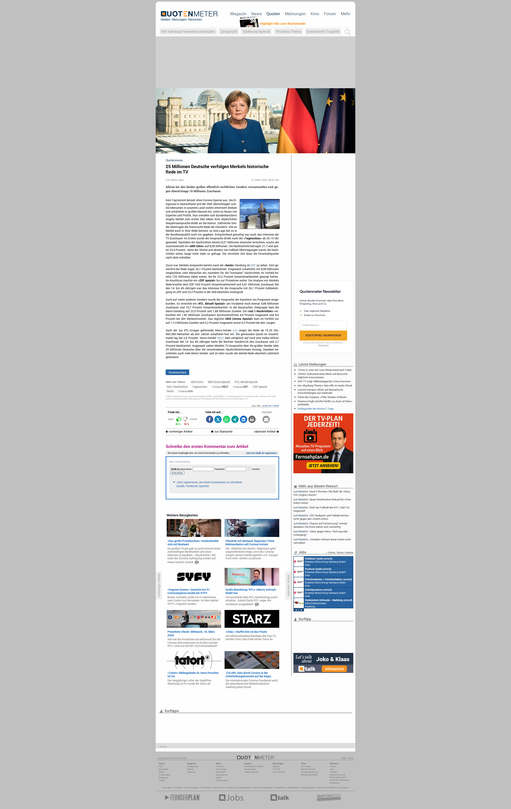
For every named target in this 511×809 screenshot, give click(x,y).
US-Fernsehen (222, 780)
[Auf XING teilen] (235, 419)
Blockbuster (267, 787)
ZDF (253, 265)
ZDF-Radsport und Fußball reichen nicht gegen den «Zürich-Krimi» (321, 517)
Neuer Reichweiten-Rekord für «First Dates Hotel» (322, 501)
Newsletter (163, 769)
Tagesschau (200, 386)
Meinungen (295, 13)
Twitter (162, 780)
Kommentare (177, 372)
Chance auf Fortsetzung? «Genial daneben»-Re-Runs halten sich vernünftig (320, 525)
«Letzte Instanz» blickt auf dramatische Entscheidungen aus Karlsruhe (320, 391)
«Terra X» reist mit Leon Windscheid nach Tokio (325, 370)
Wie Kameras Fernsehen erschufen (188, 31)
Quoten (273, 13)
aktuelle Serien (293, 787)
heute (170, 391)
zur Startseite (223, 431)
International (222, 774)
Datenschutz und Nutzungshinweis (338, 775)
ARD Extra (197, 381)
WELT (220, 338)
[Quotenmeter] (189, 16)
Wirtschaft (220, 772)
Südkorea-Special (256, 31)
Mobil (161, 772)
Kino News (167, 787)
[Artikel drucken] (252, 419)
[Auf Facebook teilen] (209, 419)
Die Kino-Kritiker (308, 769)
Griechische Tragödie (323, 31)
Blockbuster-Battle (309, 774)
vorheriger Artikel (180, 431)
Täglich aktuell (251, 772)
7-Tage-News (165, 774)
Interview (191, 772)
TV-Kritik (276, 769)
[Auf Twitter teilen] (218, 419)
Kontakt (333, 772)
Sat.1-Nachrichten (177, 386)
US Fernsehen (219, 787)
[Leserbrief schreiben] (266, 419)
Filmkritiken (206, 787)
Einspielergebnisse (309, 772)
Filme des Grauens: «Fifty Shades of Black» (322, 397)
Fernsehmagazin (191, 787)
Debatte (276, 766)
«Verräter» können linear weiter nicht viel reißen (322, 541)
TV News (231, 787)
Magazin (238, 13)
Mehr (345, 13)
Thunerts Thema (288, 31)
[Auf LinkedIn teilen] (243, 419)
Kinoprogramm (308, 787)
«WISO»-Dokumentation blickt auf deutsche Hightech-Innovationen (323, 375)
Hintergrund (192, 766)
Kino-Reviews (279, 772)
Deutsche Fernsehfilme (327, 787)
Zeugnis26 (229, 31)
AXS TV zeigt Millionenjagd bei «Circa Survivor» (324, 381)
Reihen (190, 769)
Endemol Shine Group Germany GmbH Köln (325, 561)
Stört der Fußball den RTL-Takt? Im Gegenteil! (321, 509)
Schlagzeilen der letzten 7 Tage (316, 408)
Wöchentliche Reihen (253, 766)
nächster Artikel (265, 431)
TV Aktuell (178, 787)
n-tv (235, 330)
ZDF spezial (260, 386)
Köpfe (218, 777)
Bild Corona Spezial (219, 381)
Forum (330, 13)
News (256, 13)
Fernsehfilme (280, 787)
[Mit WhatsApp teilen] (226, 419)
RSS (160, 766)
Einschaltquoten (243, 787)
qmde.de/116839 (270, 405)
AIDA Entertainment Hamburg (328, 603)
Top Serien (343, 787)
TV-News (220, 766)
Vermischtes (221, 769)
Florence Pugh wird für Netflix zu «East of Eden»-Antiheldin (325, 402)
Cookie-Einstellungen (339, 780)
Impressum (335, 782)
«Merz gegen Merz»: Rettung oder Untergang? (320, 533)
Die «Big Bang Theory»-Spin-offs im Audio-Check (325, 385)
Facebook (163, 777)
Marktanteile (250, 769)
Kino (315, 13)
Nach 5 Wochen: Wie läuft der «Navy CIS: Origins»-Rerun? (321, 493)
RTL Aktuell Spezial (246, 381)
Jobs (332, 769)
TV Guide (256, 787)
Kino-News (306, 766)
